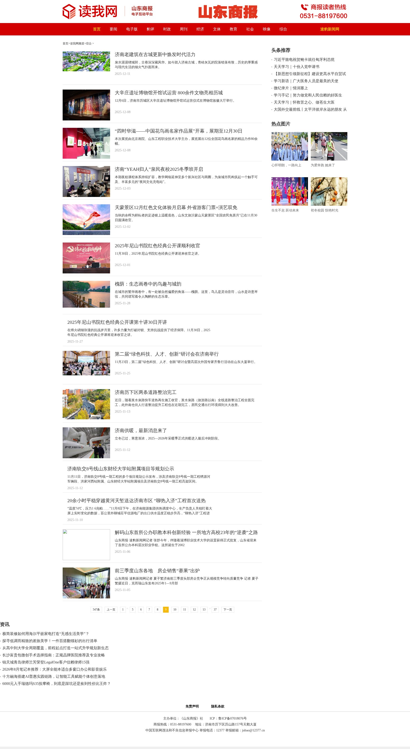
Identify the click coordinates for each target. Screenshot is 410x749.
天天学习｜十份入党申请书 (296, 67)
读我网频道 (77, 43)
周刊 (183, 29)
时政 (167, 29)
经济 (200, 29)
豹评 (150, 29)
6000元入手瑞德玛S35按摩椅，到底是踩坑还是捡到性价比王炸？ (56, 684)
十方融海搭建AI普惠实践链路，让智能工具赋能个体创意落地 (53, 676)
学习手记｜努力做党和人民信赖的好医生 (308, 95)
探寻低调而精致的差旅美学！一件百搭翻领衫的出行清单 (49, 641)
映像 (266, 29)
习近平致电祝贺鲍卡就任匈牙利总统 (304, 59)
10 (174, 609)
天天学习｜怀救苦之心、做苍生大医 (304, 102)
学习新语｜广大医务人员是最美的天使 (306, 81)
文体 (217, 29)
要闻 (113, 29)
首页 (97, 29)
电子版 (132, 29)
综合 (283, 29)
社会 (250, 29)
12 (194, 609)
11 (184, 609)
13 (204, 609)
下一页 (228, 609)
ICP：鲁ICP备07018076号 (228, 718)
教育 (233, 29)
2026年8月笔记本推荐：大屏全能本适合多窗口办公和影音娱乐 (54, 669)
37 (215, 609)
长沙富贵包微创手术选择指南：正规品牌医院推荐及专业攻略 (53, 655)
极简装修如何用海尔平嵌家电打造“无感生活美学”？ (45, 634)
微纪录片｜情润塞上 (291, 88)
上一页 (111, 609)
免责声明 (193, 706)
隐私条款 (217, 706)
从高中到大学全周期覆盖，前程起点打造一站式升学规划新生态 (55, 648)
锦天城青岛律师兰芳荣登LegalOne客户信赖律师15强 (45, 662)
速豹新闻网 (329, 29)
